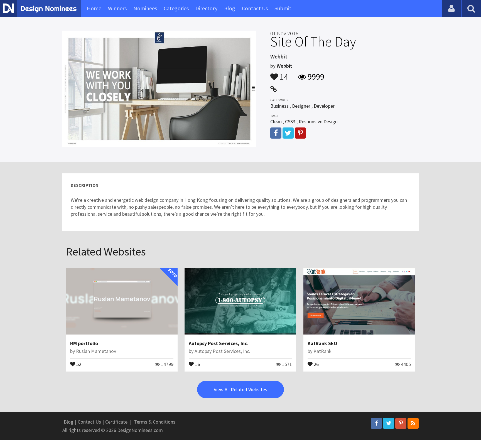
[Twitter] (388, 423)
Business (279, 106)
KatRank (322, 351)
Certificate (116, 422)
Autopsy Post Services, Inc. (219, 343)
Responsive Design (318, 121)
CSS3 (290, 121)
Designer (301, 106)
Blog (229, 8)
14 (283, 74)
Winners (117, 8)
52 (78, 364)
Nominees (145, 8)
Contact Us (255, 8)
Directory (206, 8)
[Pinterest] (400, 423)
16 (197, 364)
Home (94, 8)
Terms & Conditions (154, 422)
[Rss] (413, 423)
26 (316, 364)
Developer (324, 106)
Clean (276, 121)
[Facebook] (376, 423)
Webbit (284, 66)
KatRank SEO (322, 343)
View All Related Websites (240, 389)
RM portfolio (84, 343)
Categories (176, 8)
